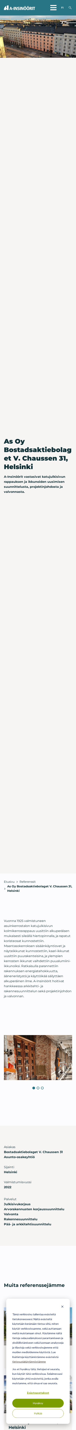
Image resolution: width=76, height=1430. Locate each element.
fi (62, 7)
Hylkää (38, 1413)
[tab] (33, 1088)
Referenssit (27, 881)
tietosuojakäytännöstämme (29, 1361)
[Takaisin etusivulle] (19, 7)
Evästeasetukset (38, 1392)
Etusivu (9, 881)
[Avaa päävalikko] (53, 8)
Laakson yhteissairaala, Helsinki (33, 1424)
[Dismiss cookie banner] (62, 1307)
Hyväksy (38, 1403)
